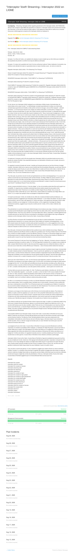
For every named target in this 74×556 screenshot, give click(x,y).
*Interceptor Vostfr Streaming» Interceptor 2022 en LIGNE (26, 22)
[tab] (22, 411)
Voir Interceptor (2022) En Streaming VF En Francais (35, 38)
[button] (60, 16)
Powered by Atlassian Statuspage (60, 550)
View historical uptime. (63, 406)
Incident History (10, 550)
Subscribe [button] (64, 21)
